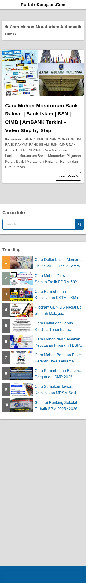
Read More (67, 176)
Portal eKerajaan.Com (43, 4)
